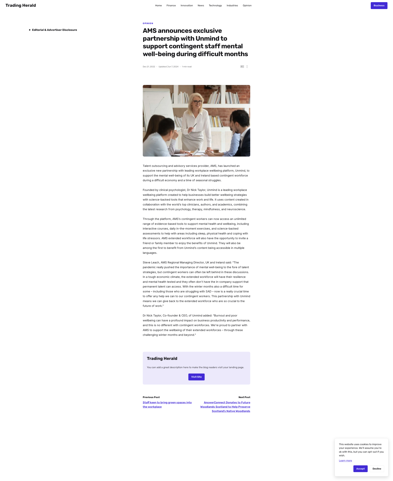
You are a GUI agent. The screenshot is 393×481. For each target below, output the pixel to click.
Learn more (345, 460)
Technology (215, 5)
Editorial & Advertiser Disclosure (54, 30)
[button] (247, 66)
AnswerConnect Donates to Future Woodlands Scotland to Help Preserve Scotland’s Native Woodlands (225, 407)
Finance (171, 5)
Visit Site (196, 376)
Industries (232, 5)
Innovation (187, 5)
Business (379, 5)
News (201, 5)
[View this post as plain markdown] (242, 66)
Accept (360, 468)
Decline (377, 468)
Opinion (247, 5)
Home (158, 5)
